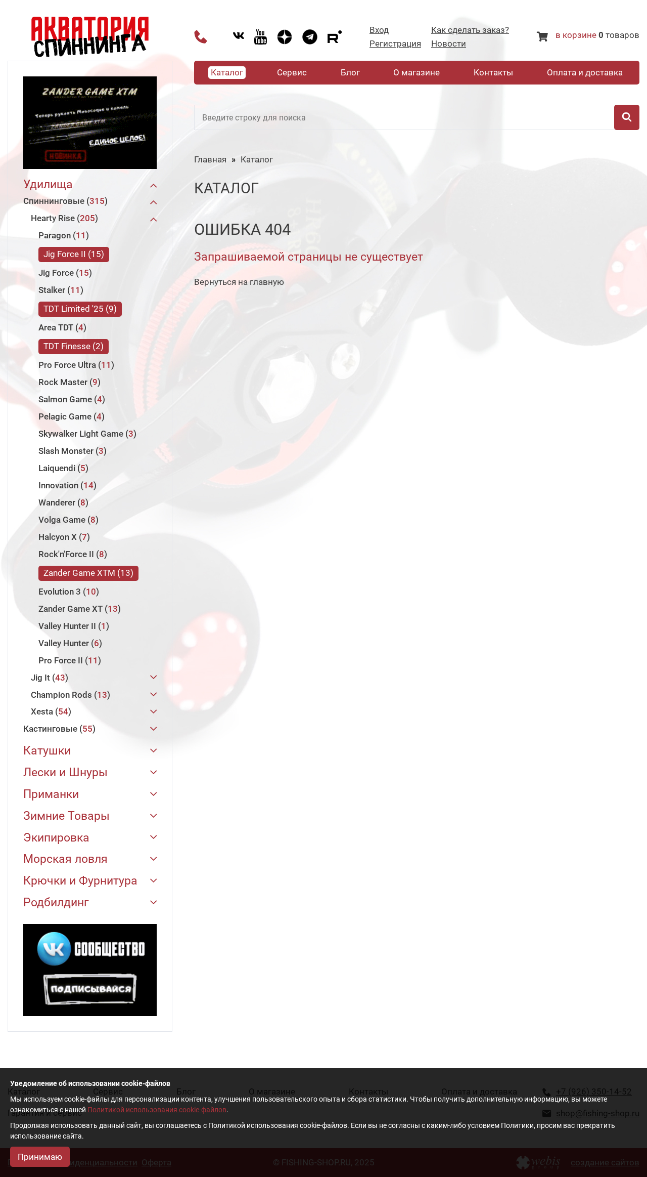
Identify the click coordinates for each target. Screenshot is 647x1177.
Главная (210, 159)
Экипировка (56, 838)
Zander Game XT (78, 609)
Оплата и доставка (585, 72)
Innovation (66, 485)
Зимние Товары (66, 816)
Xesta (49, 711)
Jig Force (63, 273)
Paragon (62, 235)
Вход (379, 30)
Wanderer (61, 502)
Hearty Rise (63, 218)
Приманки (51, 795)
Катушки (47, 751)
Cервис (292, 72)
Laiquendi (61, 468)
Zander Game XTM (86, 573)
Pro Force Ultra (74, 365)
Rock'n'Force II (71, 554)
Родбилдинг (56, 903)
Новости (448, 43)
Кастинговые (58, 729)
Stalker (59, 290)
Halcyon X (62, 537)
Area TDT (60, 327)
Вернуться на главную (239, 282)
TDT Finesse (72, 346)
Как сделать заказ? (470, 30)
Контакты (493, 72)
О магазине (416, 72)
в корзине (576, 35)
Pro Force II (68, 660)
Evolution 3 (67, 591)
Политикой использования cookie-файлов (156, 1110)
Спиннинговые (64, 201)
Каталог (227, 72)
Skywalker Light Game (85, 434)
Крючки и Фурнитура (80, 881)
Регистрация (395, 43)
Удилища (48, 185)
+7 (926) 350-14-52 (200, 37)
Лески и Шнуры (65, 773)
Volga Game (67, 520)
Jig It (48, 677)
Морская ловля (65, 859)
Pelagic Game (70, 416)
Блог (350, 72)
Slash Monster (71, 451)
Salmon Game (70, 399)
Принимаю (40, 1157)
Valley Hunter (68, 643)
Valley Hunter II (72, 626)
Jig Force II (72, 254)
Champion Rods (69, 695)
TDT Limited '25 (78, 309)
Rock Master (68, 382)
